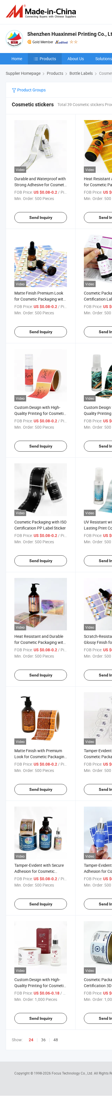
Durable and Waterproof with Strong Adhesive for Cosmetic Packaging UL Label (40, 184)
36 (43, 1039)
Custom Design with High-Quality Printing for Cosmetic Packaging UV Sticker (39, 413)
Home (16, 58)
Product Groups (31, 90)
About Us (75, 58)
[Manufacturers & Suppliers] (42, 11)
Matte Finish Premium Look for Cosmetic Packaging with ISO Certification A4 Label (39, 299)
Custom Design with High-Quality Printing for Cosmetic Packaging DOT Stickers (39, 985)
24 (31, 1040)
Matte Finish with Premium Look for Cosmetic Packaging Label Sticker (40, 756)
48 (55, 1039)
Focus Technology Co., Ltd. (73, 1073)
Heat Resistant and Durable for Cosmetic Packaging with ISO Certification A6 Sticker (39, 642)
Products (48, 58)
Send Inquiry (40, 217)
